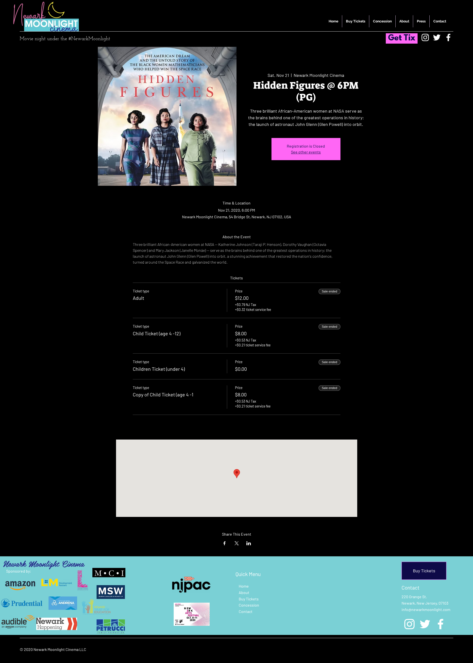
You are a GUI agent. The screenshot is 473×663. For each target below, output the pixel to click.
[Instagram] (425, 37)
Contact (246, 611)
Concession (249, 605)
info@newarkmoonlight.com (426, 609)
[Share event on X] (236, 543)
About (244, 592)
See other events (306, 152)
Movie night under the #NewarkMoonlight (65, 38)
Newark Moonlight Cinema (43, 563)
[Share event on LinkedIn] (248, 543)
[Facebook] (448, 37)
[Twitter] (437, 37)
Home (244, 586)
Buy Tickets (249, 598)
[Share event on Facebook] (224, 543)
